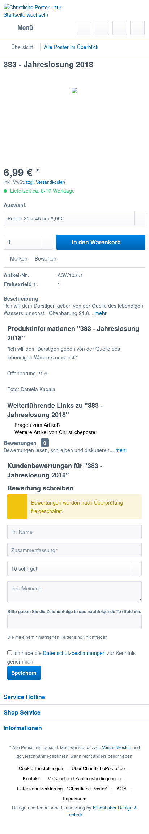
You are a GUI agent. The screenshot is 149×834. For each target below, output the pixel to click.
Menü (25, 27)
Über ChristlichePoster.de (98, 768)
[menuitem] (18, 28)
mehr (100, 312)
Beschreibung (21, 298)
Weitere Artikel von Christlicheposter (55, 432)
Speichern (24, 672)
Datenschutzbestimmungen (74, 652)
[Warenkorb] (137, 28)
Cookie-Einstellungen (41, 768)
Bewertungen (20, 442)
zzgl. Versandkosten (45, 182)
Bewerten (44, 258)
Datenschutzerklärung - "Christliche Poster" (62, 788)
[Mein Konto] (119, 28)
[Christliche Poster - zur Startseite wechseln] (39, 13)
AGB (121, 788)
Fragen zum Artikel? (37, 424)
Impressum (74, 798)
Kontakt (31, 778)
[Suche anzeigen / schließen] (84, 28)
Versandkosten (116, 747)
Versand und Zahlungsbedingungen (84, 778)
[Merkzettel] (102, 28)
